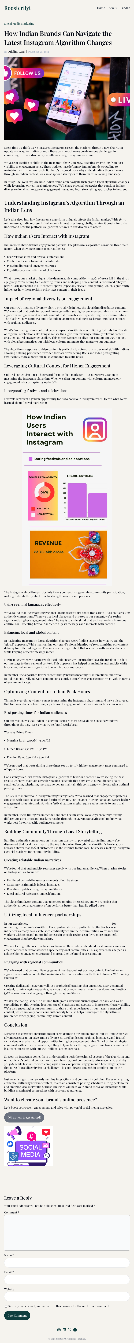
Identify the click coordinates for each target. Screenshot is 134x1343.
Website (9, 1289)
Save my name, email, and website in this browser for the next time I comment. (59, 1306)
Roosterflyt (17, 7)
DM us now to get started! (24, 1117)
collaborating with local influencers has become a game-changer (70, 923)
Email (9, 1272)
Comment (11, 1212)
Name (9, 1255)
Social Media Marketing (19, 23)
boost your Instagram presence (24, 193)
